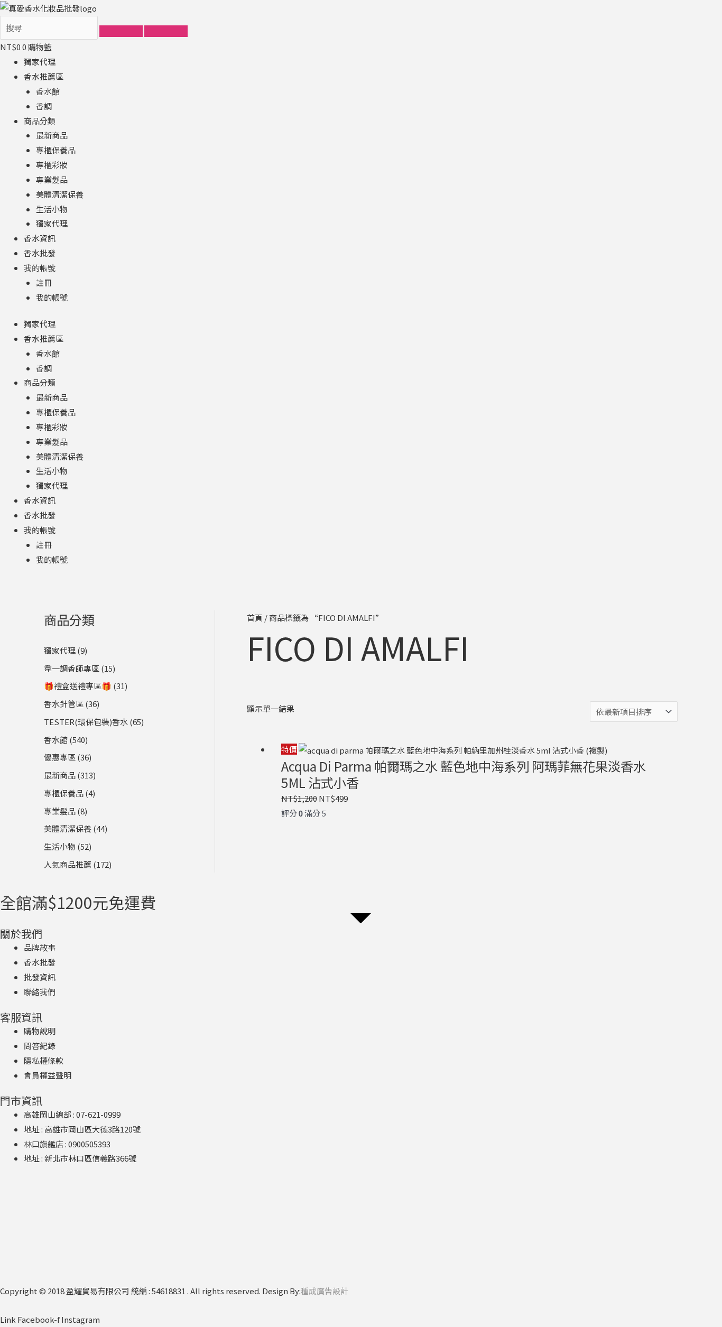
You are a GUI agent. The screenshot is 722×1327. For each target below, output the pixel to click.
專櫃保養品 (56, 149)
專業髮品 (52, 179)
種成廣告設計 (324, 1290)
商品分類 (39, 120)
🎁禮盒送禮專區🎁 (78, 685)
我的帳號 (39, 267)
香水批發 (39, 252)
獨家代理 (39, 61)
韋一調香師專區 (71, 668)
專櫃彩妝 (52, 164)
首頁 (255, 617)
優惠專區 (60, 757)
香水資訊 (39, 238)
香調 (44, 106)
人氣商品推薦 (67, 864)
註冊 (44, 282)
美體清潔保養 (60, 194)
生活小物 (52, 209)
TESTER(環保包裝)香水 (86, 721)
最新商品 (52, 135)
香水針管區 (64, 703)
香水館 (48, 91)
